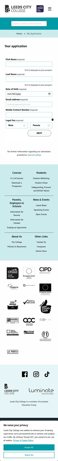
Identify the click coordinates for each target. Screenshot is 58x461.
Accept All (29, 447)
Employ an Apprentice (16, 227)
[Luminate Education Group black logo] (41, 391)
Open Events (41, 214)
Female (36, 125)
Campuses (41, 246)
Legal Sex (23, 123)
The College (17, 242)
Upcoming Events (41, 210)
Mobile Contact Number (22, 109)
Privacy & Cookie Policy (23, 440)
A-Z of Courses (16, 178)
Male (10, 125)
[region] (29, 441)
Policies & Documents (16, 246)
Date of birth (16, 89)
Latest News (41, 205)
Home (19, 33)
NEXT (39, 133)
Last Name (15, 74)
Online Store (41, 251)
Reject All (29, 455)
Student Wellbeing (41, 178)
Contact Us (41, 242)
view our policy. (34, 155)
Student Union (41, 183)
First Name (15, 59)
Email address (17, 99)
